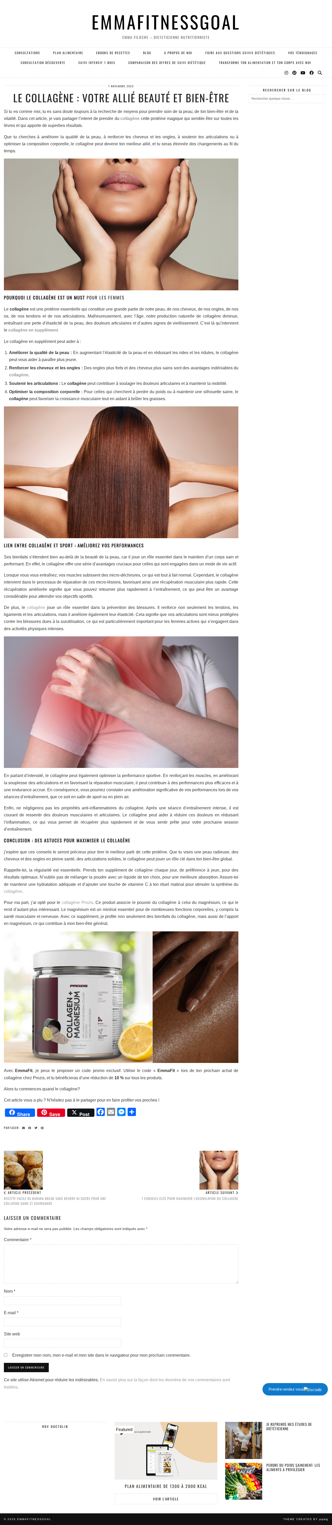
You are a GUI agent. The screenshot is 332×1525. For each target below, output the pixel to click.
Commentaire (17, 1240)
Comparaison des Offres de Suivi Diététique (167, 62)
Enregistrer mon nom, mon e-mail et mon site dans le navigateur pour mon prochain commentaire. (101, 1355)
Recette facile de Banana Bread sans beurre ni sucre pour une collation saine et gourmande (55, 1198)
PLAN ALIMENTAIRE (68, 53)
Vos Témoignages (302, 53)
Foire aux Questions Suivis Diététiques (240, 53)
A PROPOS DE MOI (178, 53)
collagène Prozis (77, 902)
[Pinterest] (294, 72)
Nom (9, 1291)
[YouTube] (303, 72)
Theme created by (305, 1519)
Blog (147, 53)
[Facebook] (311, 72)
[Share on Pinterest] (43, 1127)
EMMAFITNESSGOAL (166, 22)
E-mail (11, 1313)
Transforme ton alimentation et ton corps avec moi (265, 62)
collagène (130, 118)
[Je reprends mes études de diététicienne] (243, 1440)
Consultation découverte (43, 62)
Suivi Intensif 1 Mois (96, 62)
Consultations (27, 53)
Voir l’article (166, 1498)
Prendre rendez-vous (286, 1389)
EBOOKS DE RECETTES (113, 53)
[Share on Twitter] (36, 1127)
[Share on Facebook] (30, 1127)
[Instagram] (287, 72)
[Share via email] (24, 1127)
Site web (12, 1334)
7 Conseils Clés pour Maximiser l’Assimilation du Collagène (190, 1195)
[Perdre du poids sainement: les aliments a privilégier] (243, 1481)
